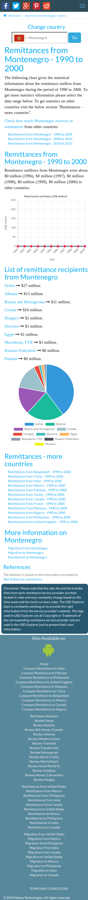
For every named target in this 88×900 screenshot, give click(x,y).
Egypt (9, 334)
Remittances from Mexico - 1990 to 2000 (36, 485)
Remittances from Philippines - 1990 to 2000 (39, 517)
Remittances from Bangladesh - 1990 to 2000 (39, 472)
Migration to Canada (44, 875)
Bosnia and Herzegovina (25, 302)
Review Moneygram (44, 752)
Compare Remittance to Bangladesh (44, 696)
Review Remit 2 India (44, 757)
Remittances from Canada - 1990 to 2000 (36, 499)
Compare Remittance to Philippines (44, 677)
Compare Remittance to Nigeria (44, 709)
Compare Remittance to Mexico (44, 700)
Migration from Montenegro (28, 548)
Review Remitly (44, 725)
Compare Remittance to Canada (44, 705)
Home (44, 664)
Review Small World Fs (44, 766)
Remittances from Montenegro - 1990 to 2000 (40, 134)
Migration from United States (44, 834)
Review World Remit (44, 761)
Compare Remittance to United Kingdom (44, 682)
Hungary (12, 318)
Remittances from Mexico (44, 791)
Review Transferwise (44, 748)
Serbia (10, 285)
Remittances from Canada (44, 804)
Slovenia (12, 326)
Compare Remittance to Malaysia (44, 686)
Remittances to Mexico (44, 814)
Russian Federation (20, 350)
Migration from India (44, 848)
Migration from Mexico (44, 839)
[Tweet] (16, 5)
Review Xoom (44, 720)
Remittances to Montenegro (27, 557)
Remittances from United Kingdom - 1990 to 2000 (43, 522)
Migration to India (44, 870)
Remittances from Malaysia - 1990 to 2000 (37, 508)
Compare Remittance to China (44, 691)
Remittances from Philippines (44, 795)
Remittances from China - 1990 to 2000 (35, 476)
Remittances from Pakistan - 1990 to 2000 (37, 490)
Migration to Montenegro (26, 553)
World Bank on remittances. (22, 579)
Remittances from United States (44, 786)
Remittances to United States (44, 809)
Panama (11, 358)
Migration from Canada (44, 852)
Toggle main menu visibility (82, 5)
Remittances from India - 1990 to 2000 (35, 481)
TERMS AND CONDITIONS (48, 888)
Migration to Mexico (44, 861)
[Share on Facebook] (5, 5)
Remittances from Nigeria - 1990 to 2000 (36, 513)
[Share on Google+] (26, 5)
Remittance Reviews (44, 716)
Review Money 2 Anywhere (44, 775)
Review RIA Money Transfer (44, 730)
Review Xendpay (44, 770)
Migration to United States (44, 857)
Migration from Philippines (44, 843)
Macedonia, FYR (19, 342)
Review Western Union (44, 739)
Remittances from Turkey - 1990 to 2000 (36, 494)
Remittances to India (44, 823)
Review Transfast (44, 743)
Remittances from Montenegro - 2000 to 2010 (40, 139)
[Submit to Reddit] (46, 5)
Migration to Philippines (44, 866)
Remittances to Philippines (44, 818)
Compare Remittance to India (44, 668)
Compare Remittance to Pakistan (44, 673)
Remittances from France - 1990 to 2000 (36, 503)
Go (74, 37)
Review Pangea (44, 780)
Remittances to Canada (44, 827)
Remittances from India (44, 800)
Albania (11, 293)
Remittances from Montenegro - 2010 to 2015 (40, 143)
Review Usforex (44, 734)
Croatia (10, 310)
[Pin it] (36, 5)
